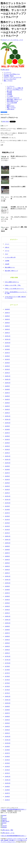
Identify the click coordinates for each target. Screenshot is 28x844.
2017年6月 (7, 676)
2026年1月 (7, 332)
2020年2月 (7, 569)
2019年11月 (7, 579)
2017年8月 (7, 669)
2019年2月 (7, 609)
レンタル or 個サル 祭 (10, 257)
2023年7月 (7, 432)
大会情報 (9, 93)
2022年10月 (7, 462)
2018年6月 (7, 636)
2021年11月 (7, 499)
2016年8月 (7, 709)
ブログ (9, 104)
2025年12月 (7, 336)
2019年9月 (7, 586)
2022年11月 (7, 459)
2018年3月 (7, 646)
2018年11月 (7, 619)
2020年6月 (7, 556)
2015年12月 (7, 736)
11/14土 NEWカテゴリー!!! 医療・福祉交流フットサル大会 (15, 297)
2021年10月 (7, 502)
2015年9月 (7, 746)
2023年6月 (7, 436)
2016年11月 (7, 699)
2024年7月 (7, 392)
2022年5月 (7, 479)
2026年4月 (7, 322)
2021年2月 (7, 529)
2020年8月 (7, 549)
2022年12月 (7, 456)
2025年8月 (7, 349)
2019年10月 (7, 583)
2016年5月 (7, 719)
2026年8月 (7, 309)
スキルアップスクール (13, 97)
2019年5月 (7, 599)
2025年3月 (7, 366)
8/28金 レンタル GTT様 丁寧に (13, 285)
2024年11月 (7, 379)
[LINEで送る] (5, 121)
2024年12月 (7, 376)
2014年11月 (7, 779)
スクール (7, 250)
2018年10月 (7, 623)
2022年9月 (7, 466)
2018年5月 (7, 639)
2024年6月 (7, 396)
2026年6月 (7, 316)
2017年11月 (7, 659)
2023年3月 (7, 446)
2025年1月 (7, 372)
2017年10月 (7, 663)
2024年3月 (7, 406)
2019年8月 (7, 589)
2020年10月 (7, 543)
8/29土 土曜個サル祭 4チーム (12, 282)
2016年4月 (7, 723)
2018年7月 (7, 633)
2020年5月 (7, 559)
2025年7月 (7, 352)
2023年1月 (7, 452)
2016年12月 (7, 696)
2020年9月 (7, 546)
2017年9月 (7, 666)
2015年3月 (7, 766)
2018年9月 (7, 626)
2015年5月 (7, 759)
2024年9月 (7, 386)
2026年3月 (7, 326)
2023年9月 (7, 426)
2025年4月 (7, 362)
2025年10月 (7, 342)
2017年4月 (7, 683)
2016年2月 (7, 729)
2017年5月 (7, 679)
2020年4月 (7, 563)
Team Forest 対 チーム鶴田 (18, 186)
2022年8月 (7, 469)
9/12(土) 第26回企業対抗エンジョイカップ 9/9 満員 (16, 292)
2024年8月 (7, 389)
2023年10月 (7, 422)
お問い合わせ (10, 109)
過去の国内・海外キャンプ (14, 99)
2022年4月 (7, 482)
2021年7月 (7, 512)
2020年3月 (7, 566)
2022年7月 (7, 472)
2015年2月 (7, 769)
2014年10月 (7, 783)
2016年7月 (7, 713)
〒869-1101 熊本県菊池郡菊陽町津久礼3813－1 (13, 809)
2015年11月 (7, 739)
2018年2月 (7, 649)
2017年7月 (7, 673)
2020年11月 (7, 539)
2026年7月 (7, 312)
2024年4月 (7, 402)
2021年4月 (7, 523)
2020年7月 (7, 553)
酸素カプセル (10, 106)
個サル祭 (9, 91)
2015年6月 (7, 756)
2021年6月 (7, 516)
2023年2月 (7, 449)
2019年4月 (7, 603)
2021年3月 (7, 526)
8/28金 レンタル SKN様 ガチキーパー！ (14, 288)
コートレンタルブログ (10, 79)
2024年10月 (7, 382)
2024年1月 (7, 412)
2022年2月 (7, 489)
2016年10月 (7, 703)
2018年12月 (7, 616)
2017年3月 (7, 686)
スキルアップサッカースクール (12, 77)
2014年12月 (7, 776)
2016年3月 (7, 726)
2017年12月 (7, 656)
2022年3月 (7, 486)
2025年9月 (7, 346)
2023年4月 (7, 442)
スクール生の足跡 (12, 102)
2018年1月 (7, 653)
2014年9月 (7, 786)
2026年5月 (7, 319)
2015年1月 (7, 773)
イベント (7, 244)
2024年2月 (7, 409)
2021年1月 (7, 533)
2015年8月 (7, 749)
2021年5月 (7, 519)
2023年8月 (7, 429)
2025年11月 (7, 339)
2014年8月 (7, 789)
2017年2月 (7, 689)
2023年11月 (7, 419)
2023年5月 (7, 439)
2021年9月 (7, 506)
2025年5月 (7, 359)
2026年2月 (7, 329)
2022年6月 (7, 476)
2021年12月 (7, 496)
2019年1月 (7, 613)
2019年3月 (7, 606)
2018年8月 (7, 629)
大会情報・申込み (9, 75)
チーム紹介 (10, 96)
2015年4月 (7, 763)
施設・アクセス (8, 80)
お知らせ (7, 247)
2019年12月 (7, 576)
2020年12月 (7, 536)
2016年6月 (7, 716)
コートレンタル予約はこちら (12, 74)
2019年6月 (7, 596)
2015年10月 (7, 743)
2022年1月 (7, 492)
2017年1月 (7, 693)
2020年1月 (7, 573)
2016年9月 (7, 706)
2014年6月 (7, 796)
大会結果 (9, 94)
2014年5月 (7, 799)
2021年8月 (7, 509)
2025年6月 (7, 356)
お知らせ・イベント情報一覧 (15, 88)
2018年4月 (7, 643)
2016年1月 (7, 733)
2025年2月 (7, 369)
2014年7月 (7, 793)
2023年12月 (7, 416)
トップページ (7, 72)
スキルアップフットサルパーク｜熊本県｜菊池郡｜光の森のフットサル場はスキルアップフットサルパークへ (14, 840)
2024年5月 (7, 399)
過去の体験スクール (12, 101)
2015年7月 (7, 753)
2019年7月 (7, 593)
